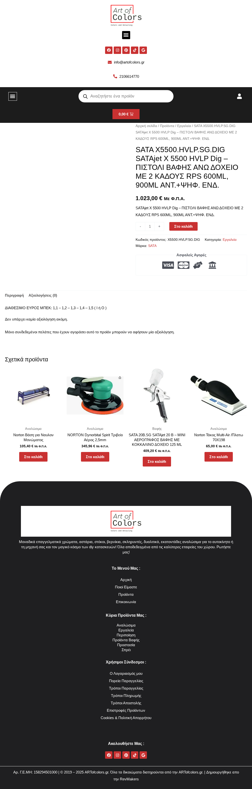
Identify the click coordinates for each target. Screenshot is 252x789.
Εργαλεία (184, 126)
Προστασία (126, 645)
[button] (126, 35)
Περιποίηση (126, 635)
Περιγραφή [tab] (14, 295)
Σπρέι (126, 650)
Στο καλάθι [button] (33, 457)
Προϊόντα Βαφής (126, 640)
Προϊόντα (167, 126)
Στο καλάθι (183, 226)
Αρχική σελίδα (146, 126)
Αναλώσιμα (126, 625)
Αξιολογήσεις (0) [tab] (43, 295)
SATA (152, 246)
